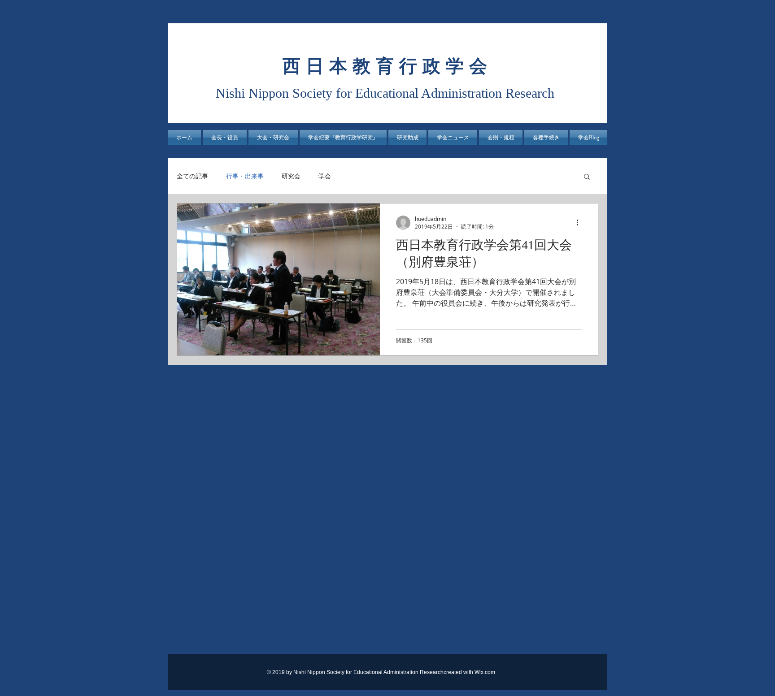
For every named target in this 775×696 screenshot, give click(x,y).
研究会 (291, 176)
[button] (273, 137)
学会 (324, 176)
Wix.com (485, 672)
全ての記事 (192, 176)
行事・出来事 (245, 176)
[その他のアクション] (580, 222)
